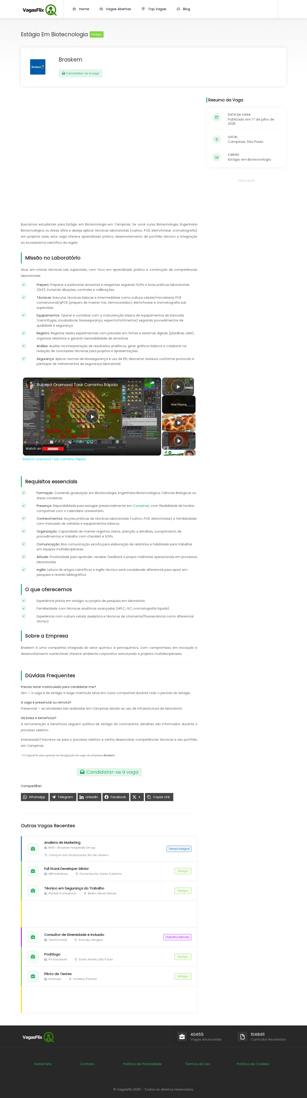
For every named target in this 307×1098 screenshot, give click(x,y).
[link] (30, 384)
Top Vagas (157, 9)
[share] (152, 383)
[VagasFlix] (39, 14)
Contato (87, 1064)
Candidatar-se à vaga (82, 73)
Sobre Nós (42, 1064)
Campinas (141, 505)
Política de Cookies (253, 1064)
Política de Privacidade (142, 1064)
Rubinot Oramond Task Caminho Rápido (77, 384)
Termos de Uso (197, 1064)
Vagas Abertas (118, 9)
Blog (186, 9)
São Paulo (255, 141)
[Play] (178, 422)
